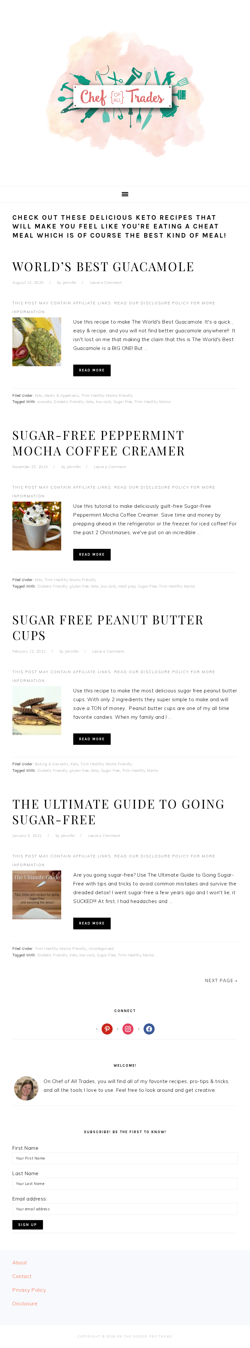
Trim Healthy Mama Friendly (107, 395)
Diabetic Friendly (69, 401)
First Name (25, 1148)
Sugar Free (122, 401)
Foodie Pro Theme (153, 1336)
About (19, 1262)
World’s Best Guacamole (103, 266)
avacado (44, 401)
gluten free (79, 586)
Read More (92, 370)
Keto (38, 395)
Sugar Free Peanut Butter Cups (108, 627)
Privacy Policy (29, 1290)
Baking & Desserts (52, 764)
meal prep (127, 586)
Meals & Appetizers (62, 395)
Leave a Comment (106, 282)
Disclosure (24, 1303)
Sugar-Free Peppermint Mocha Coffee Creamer (98, 442)
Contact (22, 1276)
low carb (103, 401)
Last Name (25, 1173)
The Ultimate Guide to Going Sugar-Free (118, 811)
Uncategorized (101, 948)
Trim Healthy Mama (152, 401)
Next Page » (221, 980)
